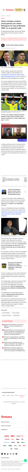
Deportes (8, 15)
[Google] (2, 454)
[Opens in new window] (5, 454)
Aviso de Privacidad (6, 457)
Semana (3, 15)
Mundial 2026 (16, 315)
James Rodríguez (6, 312)
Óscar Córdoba (15, 312)
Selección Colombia (6, 315)
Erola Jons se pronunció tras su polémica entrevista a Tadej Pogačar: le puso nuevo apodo (10, 180)
